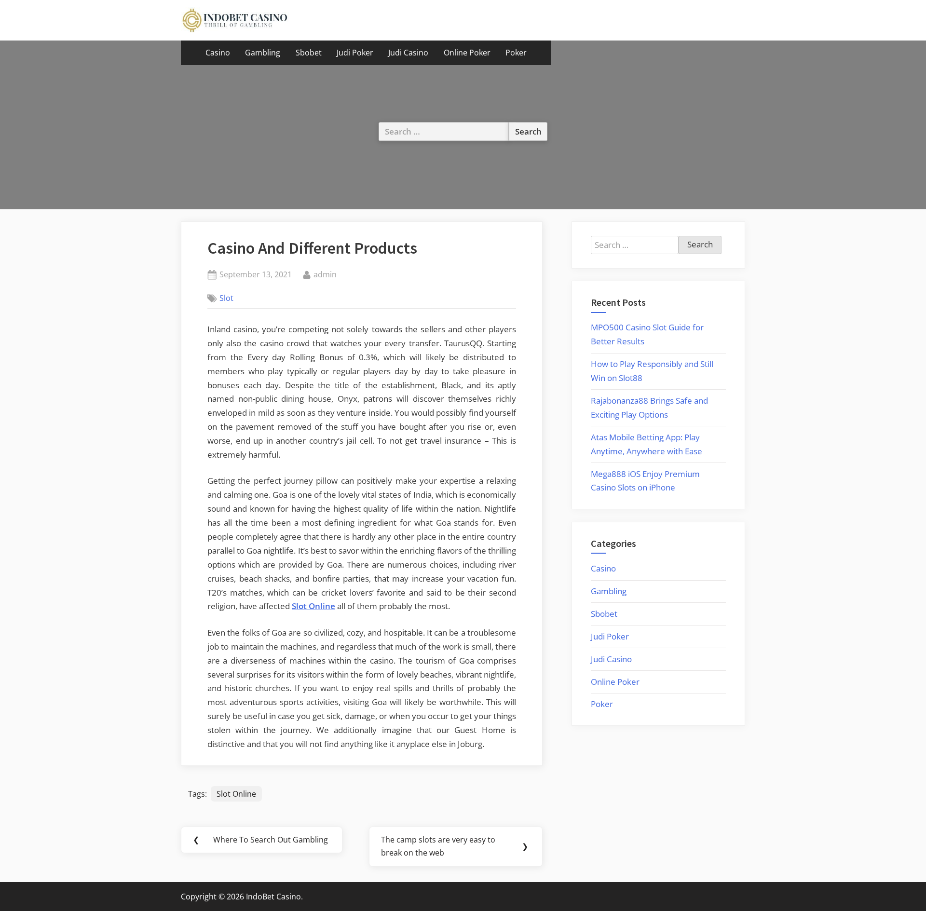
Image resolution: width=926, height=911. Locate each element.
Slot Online (236, 794)
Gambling (262, 52)
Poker (516, 52)
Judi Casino (408, 52)
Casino (217, 52)
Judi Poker (355, 52)
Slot (226, 298)
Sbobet (309, 52)
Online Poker (467, 52)
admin (325, 274)
